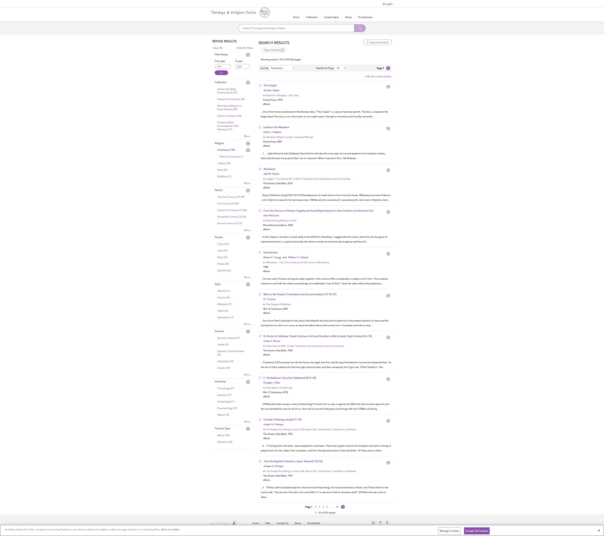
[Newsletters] (373, 522)
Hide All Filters (245, 47)
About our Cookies (170, 529)
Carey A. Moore (271, 341)
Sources (219, 331)
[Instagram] (380, 522)
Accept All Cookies (477, 530)
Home (296, 17)
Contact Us (282, 523)
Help (267, 523)
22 (337, 506)
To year (239, 61)
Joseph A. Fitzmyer (273, 424)
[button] (260, 85)
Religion (219, 143)
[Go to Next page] (388, 68)
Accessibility (313, 523)
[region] (302, 530)
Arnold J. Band (271, 90)
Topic (218, 284)
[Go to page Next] (343, 507)
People (219, 237)
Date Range (221, 54)
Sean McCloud (271, 215)
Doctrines (220, 381)
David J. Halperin (272, 132)
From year (220, 61)
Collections (312, 17)
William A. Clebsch (298, 257)
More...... (248, 136)
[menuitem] (232, 92)
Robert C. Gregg (272, 257)
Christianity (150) (226, 149)
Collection (220, 82)
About (348, 17)
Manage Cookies (449, 530)
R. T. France (269, 299)
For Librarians (365, 17)
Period (218, 190)
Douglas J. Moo (271, 382)
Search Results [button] (273, 43)
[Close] (599, 530)
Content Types (331, 17)
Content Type (222, 428)
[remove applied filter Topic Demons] (282, 50)
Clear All (217, 47)
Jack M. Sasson (271, 173)
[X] (387, 522)
